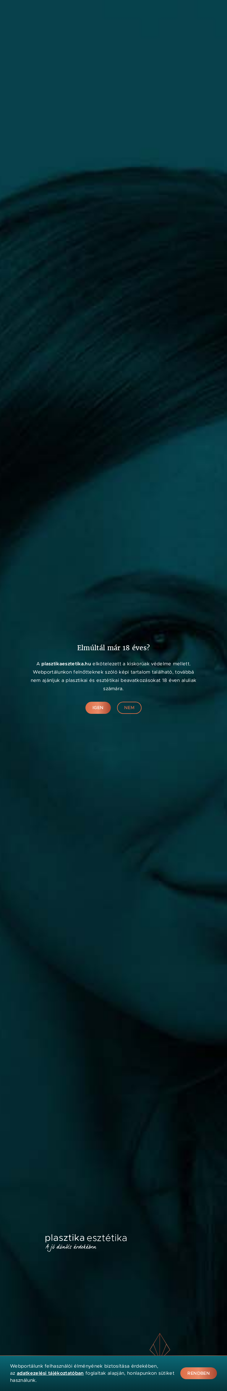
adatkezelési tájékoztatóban (50, 1373)
